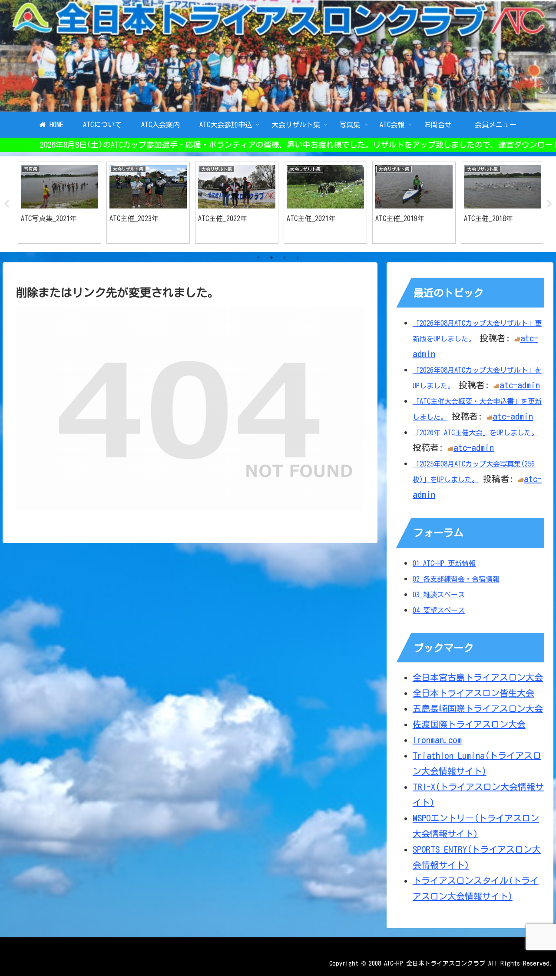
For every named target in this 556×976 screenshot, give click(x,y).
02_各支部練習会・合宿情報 (456, 579)
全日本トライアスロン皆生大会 (473, 692)
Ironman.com (437, 739)
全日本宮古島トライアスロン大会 (478, 677)
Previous (6, 204)
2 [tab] (271, 257)
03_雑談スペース (439, 594)
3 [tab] (284, 257)
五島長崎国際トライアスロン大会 (478, 708)
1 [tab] (258, 257)
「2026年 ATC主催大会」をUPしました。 (475, 432)
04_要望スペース (439, 610)
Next (549, 204)
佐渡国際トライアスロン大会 (469, 724)
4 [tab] (297, 257)
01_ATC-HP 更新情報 (444, 563)
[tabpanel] (56, 203)
